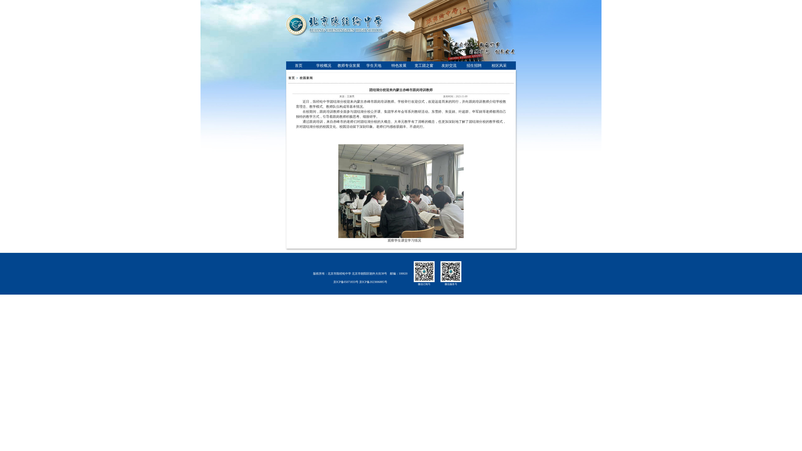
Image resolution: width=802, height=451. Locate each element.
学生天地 (373, 65)
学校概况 (323, 65)
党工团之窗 (424, 65)
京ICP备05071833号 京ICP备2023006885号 (360, 282)
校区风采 (499, 65)
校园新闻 (306, 78)
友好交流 (449, 65)
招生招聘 (474, 65)
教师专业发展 (349, 65)
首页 (298, 65)
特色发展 (398, 65)
